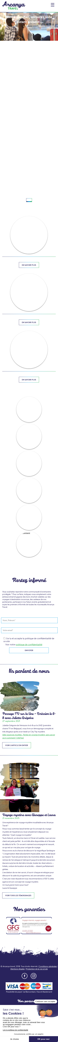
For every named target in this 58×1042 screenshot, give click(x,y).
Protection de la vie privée (37, 969)
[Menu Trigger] (52, 4)
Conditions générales (48, 966)
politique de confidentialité (29, 644)
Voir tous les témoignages (18, 895)
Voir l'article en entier (16, 745)
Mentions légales (17, 969)
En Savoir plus (29, 265)
